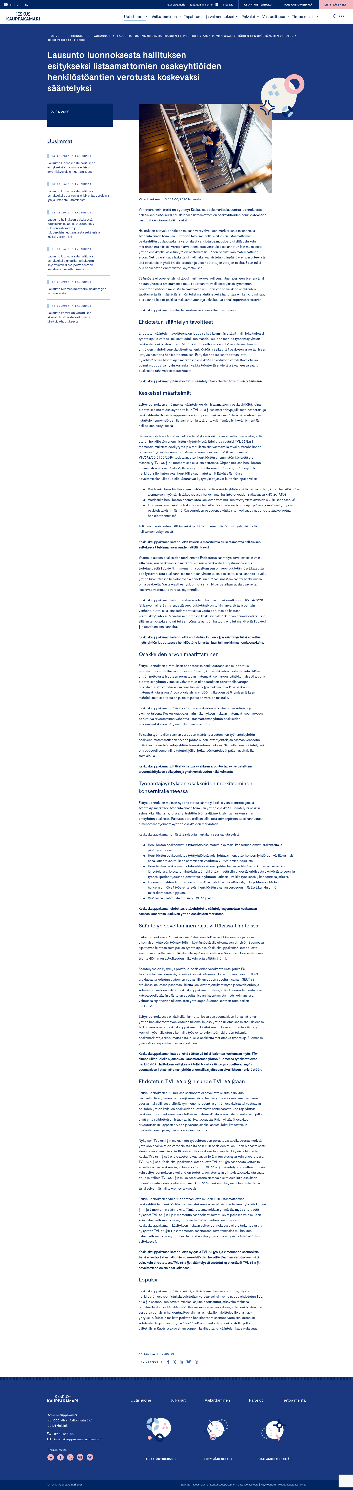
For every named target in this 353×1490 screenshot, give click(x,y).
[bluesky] (189, 1362)
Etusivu (53, 35)
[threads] (196, 1362)
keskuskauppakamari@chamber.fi (78, 1439)
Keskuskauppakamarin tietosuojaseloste (233, 1484)
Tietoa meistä (304, 16)
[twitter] (174, 1362)
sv (27, 4)
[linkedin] (181, 1362)
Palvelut (248, 16)
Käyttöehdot (268, 1484)
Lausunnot (101, 35)
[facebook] (168, 1362)
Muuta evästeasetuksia (292, 1484)
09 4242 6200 (64, 1434)
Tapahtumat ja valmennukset (209, 16)
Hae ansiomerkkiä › (275, 1459)
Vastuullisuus (273, 16)
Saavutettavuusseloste (194, 1484)
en (18, 4)
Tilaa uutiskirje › (161, 1459)
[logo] (23, 16)
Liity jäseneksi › (218, 1459)
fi (11, 4)
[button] (147, 17)
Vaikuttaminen (164, 16)
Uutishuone (134, 16)
